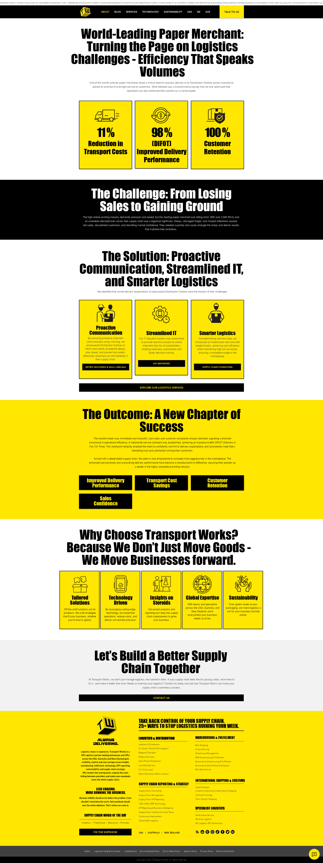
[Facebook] (222, 832)
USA (142, 832)
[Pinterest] (207, 832)
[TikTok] (217, 832)
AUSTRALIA (154, 832)
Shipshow (86, 822)
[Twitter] (227, 832)
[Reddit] (202, 832)
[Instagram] (212, 832)
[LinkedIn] (233, 832)
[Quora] (197, 832)
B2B (197, 757)
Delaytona (113, 822)
